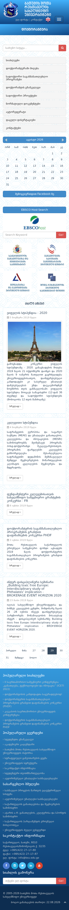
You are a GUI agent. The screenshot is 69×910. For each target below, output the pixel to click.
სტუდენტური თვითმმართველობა (25, 773)
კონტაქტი (37, 20)
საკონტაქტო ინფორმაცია (20, 768)
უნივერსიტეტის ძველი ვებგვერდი (25, 830)
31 (7, 658)
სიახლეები (13, 60)
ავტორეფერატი (16, 112)
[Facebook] (6, 865)
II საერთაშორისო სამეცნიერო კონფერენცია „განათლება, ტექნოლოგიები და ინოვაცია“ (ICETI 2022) (33, 686)
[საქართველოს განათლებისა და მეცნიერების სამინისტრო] (17, 255)
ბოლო (33, 658)
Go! (61, 235)
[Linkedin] (30, 865)
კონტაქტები (13, 128)
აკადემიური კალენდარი (19, 744)
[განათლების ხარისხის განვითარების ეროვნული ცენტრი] (51, 255)
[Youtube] (39, 865)
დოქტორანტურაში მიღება (22, 68)
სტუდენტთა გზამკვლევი (19, 739)
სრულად (14, 406)
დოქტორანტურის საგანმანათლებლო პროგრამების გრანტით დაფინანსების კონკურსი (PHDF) (32, 703)
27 (34, 651)
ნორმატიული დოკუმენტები (23, 103)
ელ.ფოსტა (22, 20)
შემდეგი (19, 658)
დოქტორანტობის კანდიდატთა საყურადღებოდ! (33, 694)
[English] (47, 20)
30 (61, 651)
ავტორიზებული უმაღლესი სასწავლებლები (31, 778)
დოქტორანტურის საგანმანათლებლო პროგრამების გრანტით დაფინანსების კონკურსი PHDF (32, 724)
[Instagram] (14, 865)
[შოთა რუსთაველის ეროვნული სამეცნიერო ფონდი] (51, 283)
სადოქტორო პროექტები (21, 95)
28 (43, 651)
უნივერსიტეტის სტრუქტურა (21, 763)
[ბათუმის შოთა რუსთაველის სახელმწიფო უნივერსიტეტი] (10, 10)
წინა (24, 651)
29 (52, 651)
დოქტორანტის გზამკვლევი (23, 87)
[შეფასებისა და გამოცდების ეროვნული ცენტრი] (17, 283)
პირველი (11, 651)
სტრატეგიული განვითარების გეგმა (26, 758)
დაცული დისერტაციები (20, 120)
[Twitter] (22, 865)
